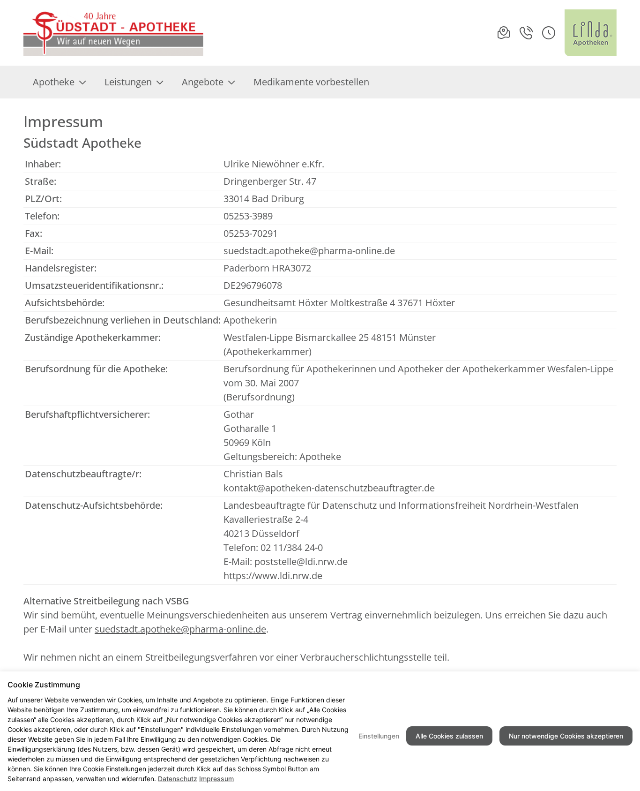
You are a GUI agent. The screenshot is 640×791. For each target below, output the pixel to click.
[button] (548, 32)
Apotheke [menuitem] (53, 81)
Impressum (216, 779)
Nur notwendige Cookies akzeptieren (566, 736)
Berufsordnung (259, 397)
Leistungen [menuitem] (128, 81)
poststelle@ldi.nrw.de (301, 561)
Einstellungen (378, 736)
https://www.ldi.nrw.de (272, 575)
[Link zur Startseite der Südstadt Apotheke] (114, 32)
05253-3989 (248, 216)
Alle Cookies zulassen (449, 736)
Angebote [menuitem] (202, 81)
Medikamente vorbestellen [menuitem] (311, 81)
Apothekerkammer (267, 351)
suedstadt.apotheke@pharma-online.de (309, 250)
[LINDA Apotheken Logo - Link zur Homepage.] (591, 32)
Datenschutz (177, 779)
